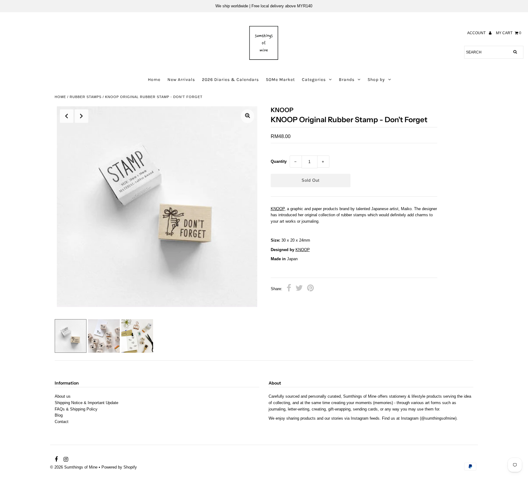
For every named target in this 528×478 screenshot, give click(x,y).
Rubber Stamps (85, 97)
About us (63, 396)
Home (154, 79)
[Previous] (66, 116)
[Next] (81, 116)
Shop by (376, 79)
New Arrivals (181, 79)
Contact (61, 421)
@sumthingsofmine (438, 418)
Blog (59, 415)
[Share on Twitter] (299, 289)
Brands (346, 79)
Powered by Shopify (119, 467)
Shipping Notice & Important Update (86, 402)
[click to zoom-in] (247, 116)
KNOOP (277, 208)
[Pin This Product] (310, 289)
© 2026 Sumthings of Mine (73, 467)
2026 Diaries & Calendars (230, 79)
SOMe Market (280, 79)
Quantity (279, 161)
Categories (314, 79)
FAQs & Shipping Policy (76, 409)
